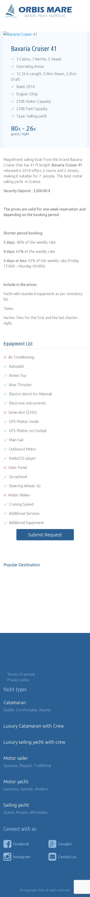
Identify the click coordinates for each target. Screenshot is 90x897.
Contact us (67, 857)
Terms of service (21, 674)
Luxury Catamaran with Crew (33, 726)
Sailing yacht (16, 805)
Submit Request (45, 534)
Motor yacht (15, 781)
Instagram (21, 857)
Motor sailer (15, 758)
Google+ (65, 844)
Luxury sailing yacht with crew (34, 742)
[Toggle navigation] (10, 25)
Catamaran (14, 702)
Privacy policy (18, 680)
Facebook (21, 844)
